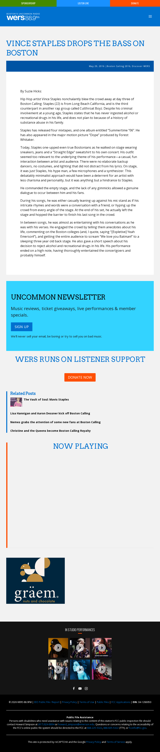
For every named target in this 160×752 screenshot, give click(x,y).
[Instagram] (86, 688)
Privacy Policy (69, 702)
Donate (135, 3)
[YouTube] (80, 688)
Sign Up (22, 326)
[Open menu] (150, 16)
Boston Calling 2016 (118, 66)
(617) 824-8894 (46, 724)
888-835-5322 (111, 728)
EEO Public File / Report (47, 702)
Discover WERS (141, 66)
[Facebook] (74, 688)
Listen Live (83, 3)
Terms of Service (116, 742)
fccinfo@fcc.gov (137, 728)
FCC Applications (120, 702)
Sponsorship (28, 3)
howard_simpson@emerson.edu (76, 724)
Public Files (103, 702)
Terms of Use (86, 702)
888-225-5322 (94, 728)
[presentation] (58, 648)
